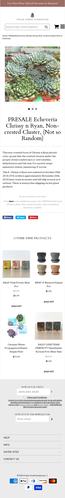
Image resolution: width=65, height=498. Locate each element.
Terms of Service (26, 405)
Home (5, 36)
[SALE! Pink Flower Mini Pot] (16, 264)
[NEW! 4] (48, 264)
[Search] (47, 29)
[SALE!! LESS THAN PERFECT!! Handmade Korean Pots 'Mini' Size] (48, 326)
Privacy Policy (44, 405)
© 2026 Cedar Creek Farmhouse (31, 475)
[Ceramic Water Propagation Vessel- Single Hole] (16, 326)
